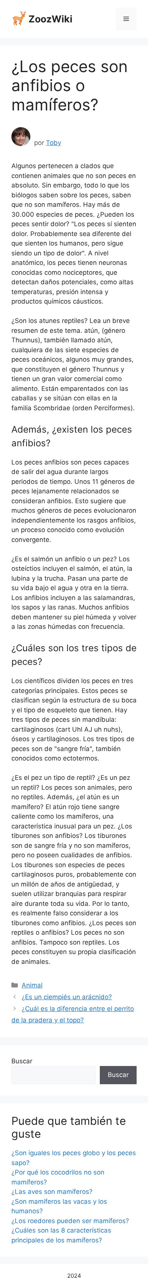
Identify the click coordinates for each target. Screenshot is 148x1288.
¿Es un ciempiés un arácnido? (67, 997)
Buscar (21, 1061)
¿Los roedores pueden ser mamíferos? (70, 1221)
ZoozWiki (50, 19)
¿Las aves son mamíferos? (52, 1191)
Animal (32, 985)
